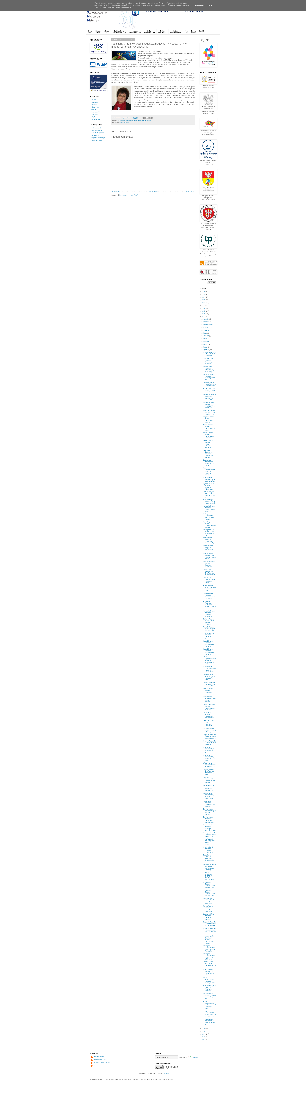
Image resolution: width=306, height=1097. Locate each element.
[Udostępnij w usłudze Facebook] (149, 118)
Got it (209, 5)
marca (205, 344)
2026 (203, 291)
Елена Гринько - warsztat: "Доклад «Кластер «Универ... (208, 444)
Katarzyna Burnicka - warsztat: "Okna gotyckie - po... (209, 834)
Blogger (166, 1073)
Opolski (93, 109)
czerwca (206, 336)
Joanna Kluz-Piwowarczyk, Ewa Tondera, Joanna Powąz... (209, 572)
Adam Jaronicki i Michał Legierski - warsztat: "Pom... (209, 588)
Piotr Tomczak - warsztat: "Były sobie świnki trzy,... (208, 749)
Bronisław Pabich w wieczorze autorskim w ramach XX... (209, 397)
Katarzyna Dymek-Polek (101, 1063)
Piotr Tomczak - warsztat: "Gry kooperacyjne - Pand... (209, 757)
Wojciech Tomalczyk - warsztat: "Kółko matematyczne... (209, 736)
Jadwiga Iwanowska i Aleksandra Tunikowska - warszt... (209, 516)
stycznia (206, 350)
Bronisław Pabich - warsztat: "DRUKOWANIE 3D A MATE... (209, 405)
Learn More (200, 5)
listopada (206, 322)
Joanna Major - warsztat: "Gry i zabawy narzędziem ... (209, 795)
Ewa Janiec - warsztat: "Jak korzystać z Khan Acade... (209, 462)
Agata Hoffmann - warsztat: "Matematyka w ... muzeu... (209, 635)
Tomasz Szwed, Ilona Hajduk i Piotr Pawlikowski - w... (209, 964)
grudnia (206, 319)
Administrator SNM (100, 1060)
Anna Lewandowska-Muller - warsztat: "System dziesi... (209, 1013)
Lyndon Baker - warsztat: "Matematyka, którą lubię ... (208, 369)
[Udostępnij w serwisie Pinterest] (152, 118)
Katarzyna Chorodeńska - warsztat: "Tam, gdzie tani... (209, 956)
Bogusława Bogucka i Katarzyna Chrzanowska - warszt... (209, 858)
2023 (203, 300)
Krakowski (94, 102)
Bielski (93, 100)
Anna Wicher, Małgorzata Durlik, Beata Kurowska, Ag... (209, 540)
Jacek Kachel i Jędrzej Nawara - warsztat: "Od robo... (209, 677)
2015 (203, 1031)
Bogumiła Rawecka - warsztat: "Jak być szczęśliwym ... (209, 930)
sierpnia (206, 330)
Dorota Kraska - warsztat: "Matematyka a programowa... (209, 819)
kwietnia (206, 341)
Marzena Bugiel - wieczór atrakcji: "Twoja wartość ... (209, 501)
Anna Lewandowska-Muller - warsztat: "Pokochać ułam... (209, 1005)
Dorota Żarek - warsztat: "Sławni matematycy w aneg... (209, 996)
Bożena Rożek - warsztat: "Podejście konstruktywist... (209, 691)
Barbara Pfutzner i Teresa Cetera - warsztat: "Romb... (209, 621)
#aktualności (121, 120)
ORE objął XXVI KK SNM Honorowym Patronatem (209, 723)
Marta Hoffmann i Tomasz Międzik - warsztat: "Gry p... (209, 628)
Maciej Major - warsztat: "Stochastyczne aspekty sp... (209, 803)
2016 (203, 1028)
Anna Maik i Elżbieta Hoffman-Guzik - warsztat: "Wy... (209, 885)
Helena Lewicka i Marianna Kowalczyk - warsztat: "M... (208, 787)
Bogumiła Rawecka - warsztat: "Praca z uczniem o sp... (209, 923)
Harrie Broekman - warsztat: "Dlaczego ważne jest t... (209, 377)
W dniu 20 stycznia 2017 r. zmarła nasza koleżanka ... (209, 494)
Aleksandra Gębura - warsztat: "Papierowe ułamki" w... (209, 988)
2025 (203, 294)
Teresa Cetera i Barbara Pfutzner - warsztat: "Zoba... (209, 580)
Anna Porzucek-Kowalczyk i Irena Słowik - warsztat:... (209, 841)
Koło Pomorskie (96, 130)
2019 (203, 311)
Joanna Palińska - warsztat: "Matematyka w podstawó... (209, 916)
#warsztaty (141, 120)
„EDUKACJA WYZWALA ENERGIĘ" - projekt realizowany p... (209, 876)
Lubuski (94, 105)
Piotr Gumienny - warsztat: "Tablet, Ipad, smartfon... (209, 479)
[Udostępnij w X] (147, 118)
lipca (205, 333)
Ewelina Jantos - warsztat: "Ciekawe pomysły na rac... (209, 827)
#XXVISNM (148, 120)
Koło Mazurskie (96, 128)
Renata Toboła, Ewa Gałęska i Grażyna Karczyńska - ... (209, 908)
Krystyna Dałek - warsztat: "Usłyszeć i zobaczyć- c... (208, 849)
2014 (203, 1034)
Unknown (97, 1066)
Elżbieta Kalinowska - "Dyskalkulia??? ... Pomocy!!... (209, 354)
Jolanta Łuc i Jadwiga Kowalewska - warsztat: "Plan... (209, 715)
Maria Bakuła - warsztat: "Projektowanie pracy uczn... (209, 596)
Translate (195, 1057)
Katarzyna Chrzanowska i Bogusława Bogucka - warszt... (209, 471)
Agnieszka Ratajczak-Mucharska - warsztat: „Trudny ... (209, 605)
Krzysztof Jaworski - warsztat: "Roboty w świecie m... (209, 412)
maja (205, 339)
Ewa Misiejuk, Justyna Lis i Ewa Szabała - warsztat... (209, 699)
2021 (203, 305)
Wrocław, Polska (124, 122)
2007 (203, 1040)
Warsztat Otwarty (96, 140)
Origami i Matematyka (98, 138)
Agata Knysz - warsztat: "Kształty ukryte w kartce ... (209, 524)
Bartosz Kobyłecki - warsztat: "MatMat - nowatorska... (209, 390)
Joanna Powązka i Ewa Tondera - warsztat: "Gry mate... (209, 771)
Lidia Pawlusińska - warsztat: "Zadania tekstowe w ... (209, 564)
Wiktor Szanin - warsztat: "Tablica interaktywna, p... (209, 764)
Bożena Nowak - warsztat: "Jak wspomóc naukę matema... (209, 556)
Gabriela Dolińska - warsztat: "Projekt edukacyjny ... (209, 730)
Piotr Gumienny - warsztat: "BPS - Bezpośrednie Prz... (209, 972)
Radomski (94, 114)
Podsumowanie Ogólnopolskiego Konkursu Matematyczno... (209, 669)
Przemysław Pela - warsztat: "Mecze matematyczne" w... (209, 532)
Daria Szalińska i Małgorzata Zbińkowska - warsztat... (208, 548)
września (206, 327)
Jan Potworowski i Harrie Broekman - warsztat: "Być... (209, 384)
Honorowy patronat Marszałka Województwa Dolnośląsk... (209, 867)
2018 (203, 314)
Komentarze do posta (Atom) (128, 195)
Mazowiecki (95, 107)
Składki (201, 31)
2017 (203, 317)
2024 (203, 297)
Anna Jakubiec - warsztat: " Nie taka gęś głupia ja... (209, 1021)
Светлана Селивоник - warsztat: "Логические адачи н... (208, 454)
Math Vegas (95, 135)
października (207, 325)
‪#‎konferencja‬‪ (129, 120)
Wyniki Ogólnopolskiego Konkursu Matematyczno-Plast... (209, 660)
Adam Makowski (99, 1056)
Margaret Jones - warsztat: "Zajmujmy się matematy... (208, 361)
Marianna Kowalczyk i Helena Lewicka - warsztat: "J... (209, 779)
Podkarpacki (95, 112)
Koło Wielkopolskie (97, 133)
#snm (135, 120)
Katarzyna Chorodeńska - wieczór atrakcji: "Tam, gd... (209, 948)
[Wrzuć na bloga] (145, 118)
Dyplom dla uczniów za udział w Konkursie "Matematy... (209, 486)
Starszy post (190, 191)
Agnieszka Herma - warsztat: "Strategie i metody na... (209, 613)
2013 (203, 1037)
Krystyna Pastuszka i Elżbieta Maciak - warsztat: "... (209, 742)
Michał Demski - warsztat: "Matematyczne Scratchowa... (209, 435)
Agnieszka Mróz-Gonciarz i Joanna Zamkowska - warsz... (208, 939)
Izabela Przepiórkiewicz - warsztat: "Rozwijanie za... (209, 980)
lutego (205, 347)
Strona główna (153, 191)
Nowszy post (116, 191)
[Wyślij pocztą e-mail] (143, 118)
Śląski (93, 117)
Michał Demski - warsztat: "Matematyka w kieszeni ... (209, 427)
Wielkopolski (95, 119)
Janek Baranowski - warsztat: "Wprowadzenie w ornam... (209, 707)
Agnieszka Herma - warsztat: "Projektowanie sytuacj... (209, 508)
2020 (203, 308)
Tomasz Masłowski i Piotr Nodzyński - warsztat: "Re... (209, 684)
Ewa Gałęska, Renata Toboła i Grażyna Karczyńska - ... (209, 900)
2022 (203, 303)
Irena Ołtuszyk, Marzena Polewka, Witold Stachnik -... (209, 643)
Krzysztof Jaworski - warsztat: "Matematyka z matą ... (209, 419)
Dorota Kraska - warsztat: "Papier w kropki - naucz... (209, 811)
